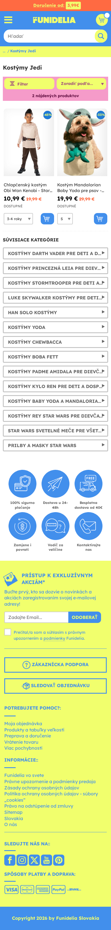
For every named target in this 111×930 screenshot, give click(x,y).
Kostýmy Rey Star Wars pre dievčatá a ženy (58, 416)
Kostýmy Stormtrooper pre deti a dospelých (58, 283)
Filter (22, 84)
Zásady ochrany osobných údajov (41, 788)
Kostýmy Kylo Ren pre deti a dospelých (58, 386)
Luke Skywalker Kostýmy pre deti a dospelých (58, 298)
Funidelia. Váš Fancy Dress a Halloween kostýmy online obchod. (54, 20)
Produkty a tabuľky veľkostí (34, 730)
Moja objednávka (23, 723)
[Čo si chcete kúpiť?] (8, 20)
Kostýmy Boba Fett (33, 357)
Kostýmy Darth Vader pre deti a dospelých (58, 253)
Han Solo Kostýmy (32, 312)
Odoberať (85, 617)
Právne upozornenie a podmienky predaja (50, 781)
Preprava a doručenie (27, 736)
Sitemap (13, 812)
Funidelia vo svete (24, 775)
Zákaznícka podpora (59, 665)
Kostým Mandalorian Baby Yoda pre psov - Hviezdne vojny (79, 187)
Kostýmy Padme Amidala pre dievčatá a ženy (58, 371)
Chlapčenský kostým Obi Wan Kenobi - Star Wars (27, 187)
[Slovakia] (9, 860)
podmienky (54, 638)
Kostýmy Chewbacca (35, 342)
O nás (10, 824)
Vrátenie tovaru (21, 742)
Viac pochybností (23, 748)
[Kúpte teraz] (47, 218)
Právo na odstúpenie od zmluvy (38, 806)
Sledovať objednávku (60, 686)
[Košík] (102, 20)
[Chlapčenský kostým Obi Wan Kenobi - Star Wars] (29, 142)
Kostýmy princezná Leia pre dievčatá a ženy (58, 268)
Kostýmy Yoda (26, 327)
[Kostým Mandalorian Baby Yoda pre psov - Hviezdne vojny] (82, 142)
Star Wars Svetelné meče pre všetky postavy (58, 430)
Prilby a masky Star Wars (42, 445)
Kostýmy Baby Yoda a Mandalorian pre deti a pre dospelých (58, 401)
